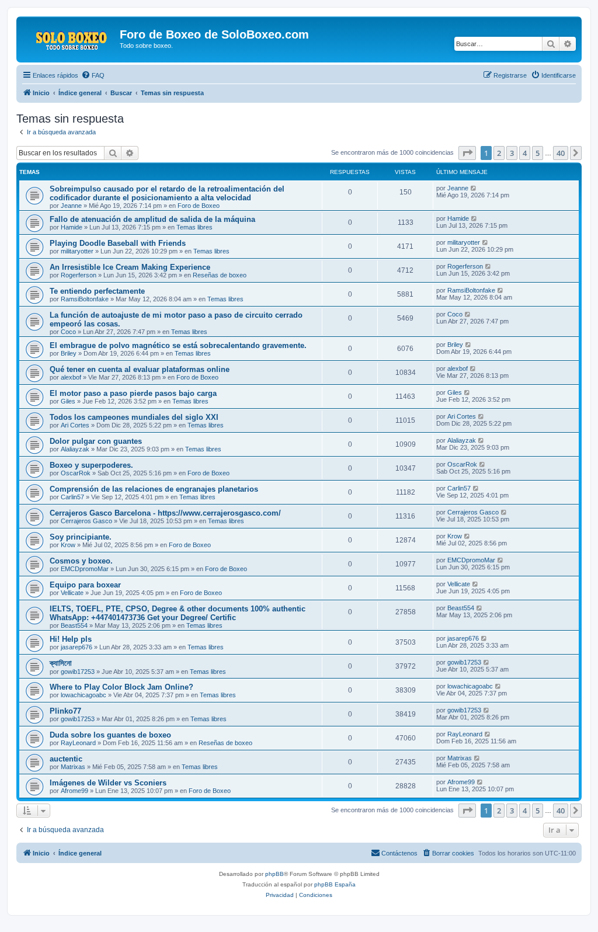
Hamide (71, 227)
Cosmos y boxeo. (81, 561)
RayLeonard (78, 742)
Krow (68, 544)
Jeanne (71, 205)
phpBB (274, 874)
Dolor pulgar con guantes (96, 441)
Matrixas (73, 766)
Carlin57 (72, 496)
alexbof (71, 377)
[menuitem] (93, 75)
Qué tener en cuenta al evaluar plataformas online (140, 369)
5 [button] (538, 153)
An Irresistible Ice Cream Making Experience (130, 267)
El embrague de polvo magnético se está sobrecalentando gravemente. (178, 345)
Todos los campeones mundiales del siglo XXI (134, 417)
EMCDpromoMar (85, 568)
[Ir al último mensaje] (474, 188)
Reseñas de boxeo (219, 275)
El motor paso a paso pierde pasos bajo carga (133, 393)
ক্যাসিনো (61, 663)
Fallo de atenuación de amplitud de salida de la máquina (152, 219)
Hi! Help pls (71, 639)
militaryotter (77, 251)
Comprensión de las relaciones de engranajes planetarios (154, 489)
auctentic (66, 758)
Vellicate (72, 592)
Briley (69, 353)
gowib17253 (78, 671)
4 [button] (525, 153)
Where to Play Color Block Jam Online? (121, 687)
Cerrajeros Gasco (86, 520)
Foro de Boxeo (199, 205)
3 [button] (512, 153)
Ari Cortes (75, 425)
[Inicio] (69, 38)
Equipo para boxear (85, 584)
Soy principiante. (81, 537)
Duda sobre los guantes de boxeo (110, 735)
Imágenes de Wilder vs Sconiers (108, 782)
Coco (68, 331)
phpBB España (335, 884)
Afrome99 (74, 790)
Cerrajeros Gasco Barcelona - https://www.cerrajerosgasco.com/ (165, 513)
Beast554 (74, 625)
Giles (68, 401)
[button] (467, 153)
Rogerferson (78, 275)
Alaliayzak (75, 449)
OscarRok (76, 473)
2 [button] (499, 153)
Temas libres (194, 227)
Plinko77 (65, 711)
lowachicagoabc (83, 694)
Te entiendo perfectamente (97, 291)
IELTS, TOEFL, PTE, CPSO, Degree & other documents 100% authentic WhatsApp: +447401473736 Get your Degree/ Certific (177, 613)
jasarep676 (76, 647)
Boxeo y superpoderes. (91, 465)
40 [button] (561, 153)
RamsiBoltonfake (85, 298)
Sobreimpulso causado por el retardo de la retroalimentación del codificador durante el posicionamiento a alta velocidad (167, 193)
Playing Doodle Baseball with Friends (118, 243)
